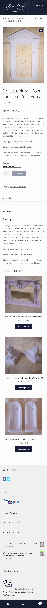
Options (6, 163)
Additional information (12, 205)
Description (7, 198)
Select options (23, 326)
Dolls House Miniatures (18, 18)
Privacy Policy (8, 592)
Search (23, 604)
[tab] (23, 198)
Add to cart (19, 174)
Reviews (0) (7, 211)
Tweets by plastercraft (11, 522)
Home (7, 18)
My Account (8, 604)
